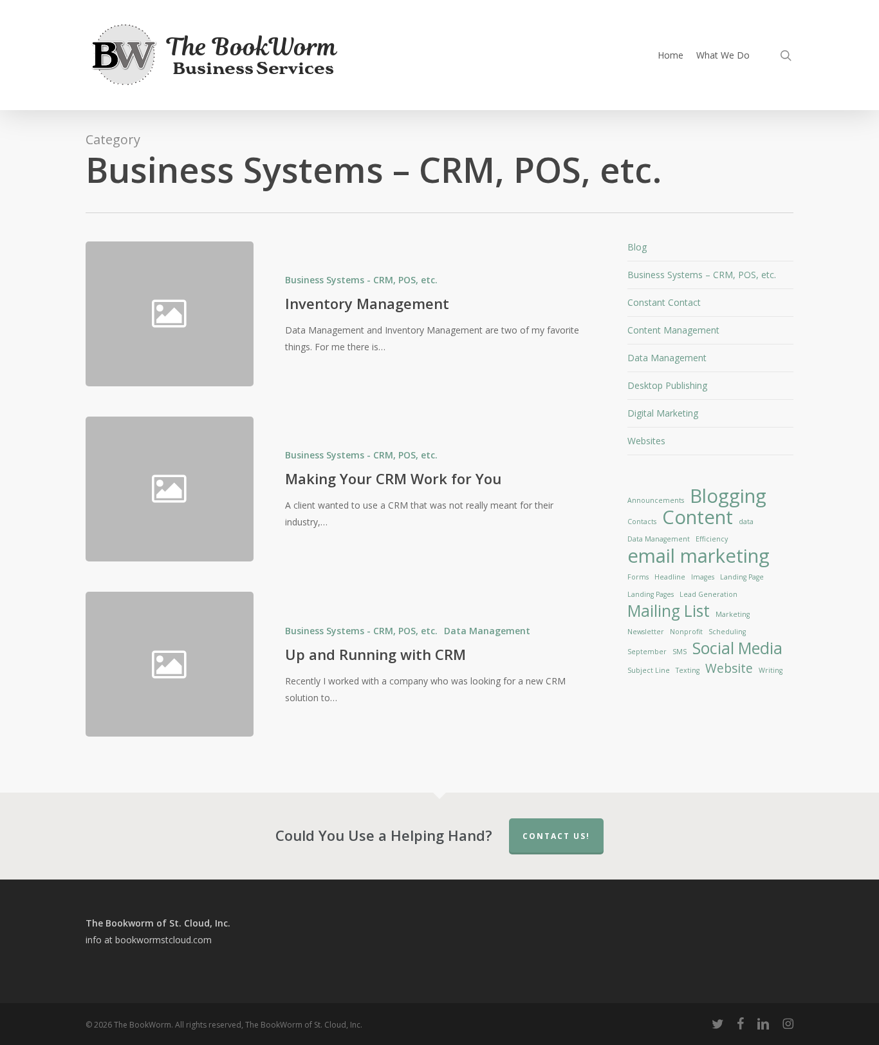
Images (702, 576)
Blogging (728, 495)
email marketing (698, 555)
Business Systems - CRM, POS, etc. (361, 280)
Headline (669, 576)
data (746, 521)
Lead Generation (708, 594)
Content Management (673, 330)
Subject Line (648, 670)
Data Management (487, 631)
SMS (679, 651)
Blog (637, 247)
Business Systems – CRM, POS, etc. (701, 274)
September (647, 651)
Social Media (737, 648)
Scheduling (727, 631)
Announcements (655, 500)
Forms (638, 576)
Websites (646, 441)
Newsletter (645, 631)
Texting (687, 670)
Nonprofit (686, 631)
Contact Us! (556, 836)
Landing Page (742, 576)
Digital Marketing (662, 413)
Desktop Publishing (667, 385)
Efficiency (712, 538)
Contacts (641, 521)
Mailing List (668, 611)
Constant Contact (664, 302)
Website (729, 668)
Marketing (733, 614)
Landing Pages (650, 594)
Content (697, 517)
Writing (770, 670)
